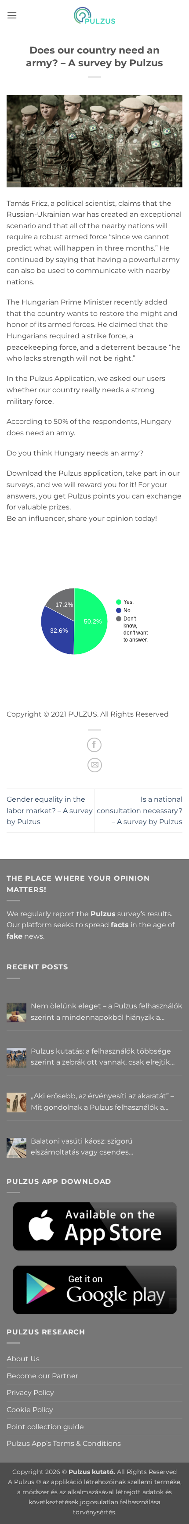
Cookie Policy (30, 1410)
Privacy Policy (30, 1392)
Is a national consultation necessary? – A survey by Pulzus (139, 810)
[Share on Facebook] (94, 745)
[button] (12, 15)
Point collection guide (45, 1427)
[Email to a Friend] (94, 765)
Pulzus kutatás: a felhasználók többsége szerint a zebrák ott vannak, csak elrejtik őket (101, 1057)
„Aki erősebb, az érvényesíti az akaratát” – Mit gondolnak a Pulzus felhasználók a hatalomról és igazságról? (102, 1102)
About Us (23, 1359)
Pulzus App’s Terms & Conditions (64, 1443)
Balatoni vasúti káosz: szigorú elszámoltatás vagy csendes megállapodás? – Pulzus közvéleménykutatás (82, 1147)
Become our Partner (42, 1376)
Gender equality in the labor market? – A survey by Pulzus (50, 810)
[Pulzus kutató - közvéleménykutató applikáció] (94, 15)
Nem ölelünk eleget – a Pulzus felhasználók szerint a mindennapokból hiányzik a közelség (106, 1012)
